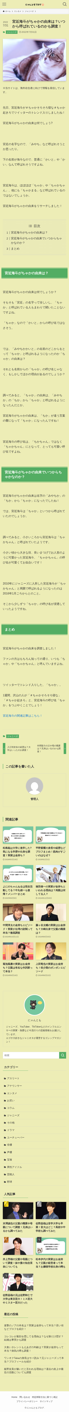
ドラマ (11, 1130)
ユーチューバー (15, 1137)
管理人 (35, 798)
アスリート (13, 1078)
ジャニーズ (12, 32)
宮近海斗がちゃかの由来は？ (29, 232)
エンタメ (12, 1093)
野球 (9, 1181)
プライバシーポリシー (27, 1401)
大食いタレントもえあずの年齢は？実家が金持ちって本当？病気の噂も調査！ (34, 1349)
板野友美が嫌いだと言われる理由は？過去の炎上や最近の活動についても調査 (34, 1371)
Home (14, 1397)
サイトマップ (46, 1401)
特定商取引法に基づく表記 (45, 1397)
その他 (11, 1122)
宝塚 (9, 1159)
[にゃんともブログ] (34, 4)
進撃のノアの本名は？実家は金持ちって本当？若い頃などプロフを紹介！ (34, 1327)
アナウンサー (14, 1085)
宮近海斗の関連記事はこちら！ (22, 715)
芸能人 (11, 1174)
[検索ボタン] (65, 4)
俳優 (9, 1144)
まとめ (15, 248)
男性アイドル (14, 1167)
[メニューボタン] (4, 4)
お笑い (11, 1100)
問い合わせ (24, 1397)
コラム (11, 1107)
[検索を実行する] (62, 1055)
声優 (9, 1152)
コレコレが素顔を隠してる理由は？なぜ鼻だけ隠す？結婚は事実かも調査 (34, 1338)
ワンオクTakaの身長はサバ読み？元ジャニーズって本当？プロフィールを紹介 (34, 1360)
